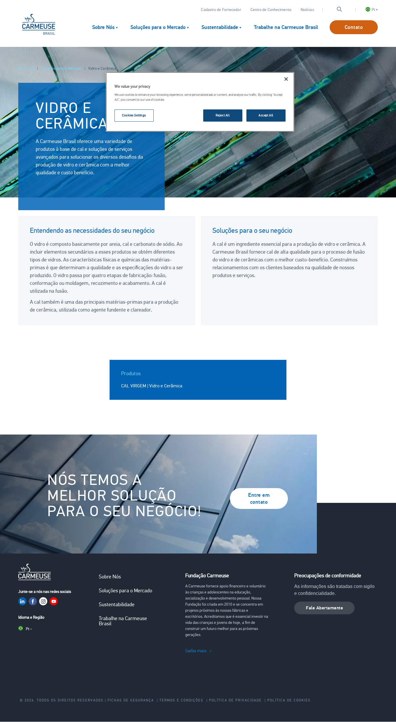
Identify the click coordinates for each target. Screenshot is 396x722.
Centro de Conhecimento (270, 9)
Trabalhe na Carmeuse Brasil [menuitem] (286, 27)
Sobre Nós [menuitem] (103, 27)
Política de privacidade (235, 700)
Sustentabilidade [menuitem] (219, 27)
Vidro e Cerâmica (102, 68)
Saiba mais (195, 651)
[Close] (286, 79)
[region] (200, 102)
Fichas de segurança (131, 700)
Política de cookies (289, 700)
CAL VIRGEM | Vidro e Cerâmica (151, 386)
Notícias (307, 9)
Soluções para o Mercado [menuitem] (158, 27)
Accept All (266, 115)
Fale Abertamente (324, 608)
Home (29, 68)
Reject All (223, 115)
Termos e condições (181, 700)
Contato (354, 27)
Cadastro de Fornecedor (221, 9)
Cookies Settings (134, 115)
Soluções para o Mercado (61, 68)
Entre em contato (259, 498)
